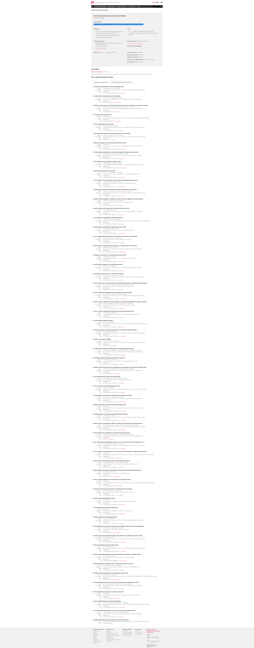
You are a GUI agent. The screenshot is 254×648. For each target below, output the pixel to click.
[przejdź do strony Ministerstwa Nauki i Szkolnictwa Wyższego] (154, 637)
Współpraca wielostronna (127, 632)
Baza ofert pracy (109, 641)
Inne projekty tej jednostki (101, 48)
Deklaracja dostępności (151, 629)
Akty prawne (95, 638)
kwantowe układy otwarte (118, 24)
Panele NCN (108, 632)
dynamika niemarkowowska (137, 24)
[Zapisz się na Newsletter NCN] (159, 2)
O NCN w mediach (138, 632)
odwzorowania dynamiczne (107, 24)
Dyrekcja (94, 632)
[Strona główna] (105, 2)
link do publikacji (121, 93)
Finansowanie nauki (111, 6)
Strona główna (93, 6)
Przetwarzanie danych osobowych (153, 630)
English (162, 2)
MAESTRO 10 (101, 52)
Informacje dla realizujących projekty (113, 635)
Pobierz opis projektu (96, 71)
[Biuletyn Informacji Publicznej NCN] (153, 2)
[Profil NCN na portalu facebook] (157, 2)
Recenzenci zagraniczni (127, 635)
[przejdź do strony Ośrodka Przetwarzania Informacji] (154, 645)
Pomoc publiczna (109, 636)
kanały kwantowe (97, 24)
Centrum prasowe (131, 6)
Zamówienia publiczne (97, 641)
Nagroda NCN (95, 642)
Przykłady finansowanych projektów (112, 639)
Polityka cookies (150, 632)
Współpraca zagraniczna (121, 6)
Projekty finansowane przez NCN (99, 10)
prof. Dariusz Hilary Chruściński (136, 43)
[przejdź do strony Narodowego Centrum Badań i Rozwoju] (154, 641)
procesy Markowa (127, 24)
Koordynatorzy (95, 635)
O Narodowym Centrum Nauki (100, 6)
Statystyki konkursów (110, 638)
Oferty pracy (95, 639)
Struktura (94, 636)
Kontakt (138, 6)
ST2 (130, 31)
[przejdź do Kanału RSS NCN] (155, 2)
